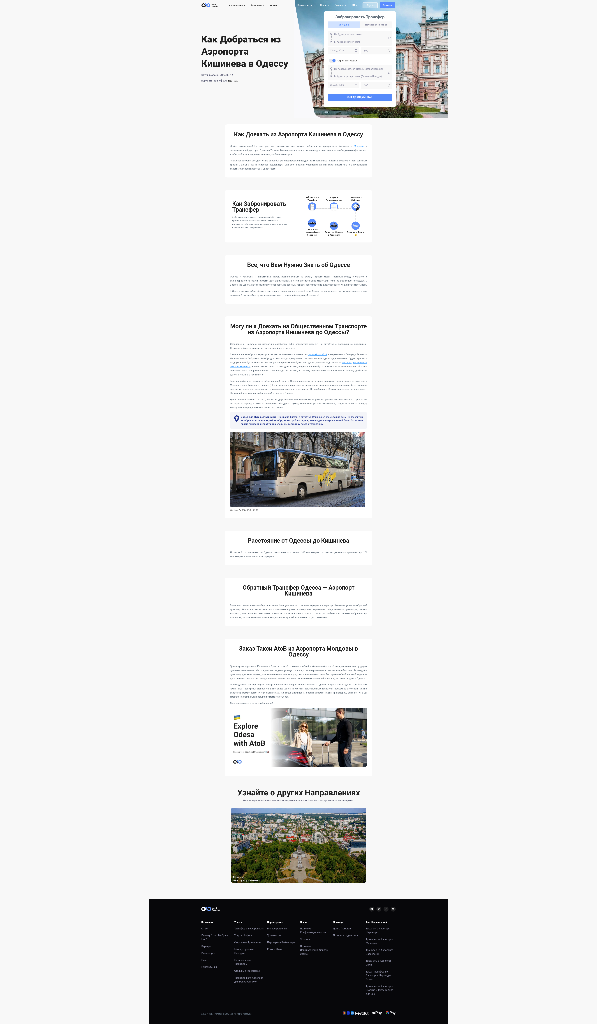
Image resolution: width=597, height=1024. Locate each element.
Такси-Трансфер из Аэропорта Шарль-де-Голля (378, 975)
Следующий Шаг (360, 97)
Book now (388, 5)
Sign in (370, 5)
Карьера (206, 946)
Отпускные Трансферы (247, 942)
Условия (305, 939)
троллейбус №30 (317, 354)
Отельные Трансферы (247, 970)
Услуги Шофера (243, 935)
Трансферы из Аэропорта (249, 928)
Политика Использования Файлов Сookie (314, 950)
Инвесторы (208, 953)
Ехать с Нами (274, 949)
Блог (204, 960)
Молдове (359, 146)
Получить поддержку (345, 935)
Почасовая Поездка (376, 24)
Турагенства (274, 935)
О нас (204, 928)
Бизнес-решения (277, 928)
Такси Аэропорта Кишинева (246, 880)
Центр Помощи (342, 928)
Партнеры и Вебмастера (281, 942)
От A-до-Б (343, 24)
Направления (209, 967)
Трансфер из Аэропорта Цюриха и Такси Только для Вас (379, 990)
